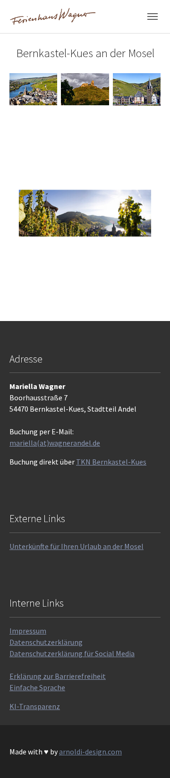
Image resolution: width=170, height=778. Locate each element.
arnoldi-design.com (90, 751)
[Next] (151, 213)
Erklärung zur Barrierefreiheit (57, 676)
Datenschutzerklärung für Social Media (72, 653)
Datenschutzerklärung (46, 642)
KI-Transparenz (34, 706)
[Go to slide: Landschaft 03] (85, 294)
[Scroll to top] (149, 757)
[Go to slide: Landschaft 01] (51, 294)
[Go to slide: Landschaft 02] (68, 294)
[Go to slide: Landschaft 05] (119, 294)
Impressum (27, 630)
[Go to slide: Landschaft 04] (102, 294)
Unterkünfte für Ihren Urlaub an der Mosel (76, 546)
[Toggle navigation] (152, 16)
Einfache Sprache (37, 687)
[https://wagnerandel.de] (52, 16)
